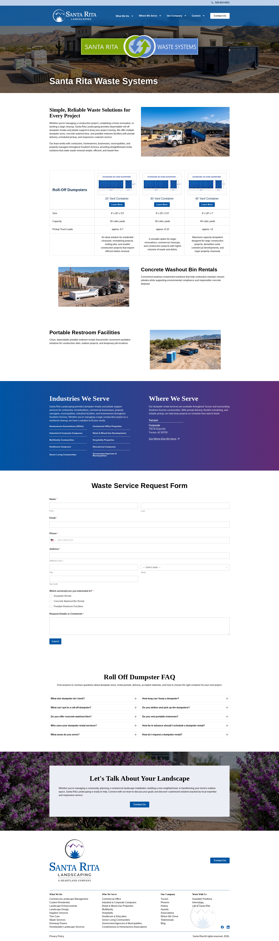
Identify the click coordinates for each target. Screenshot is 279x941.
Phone (53, 533)
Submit (55, 641)
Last (143, 511)
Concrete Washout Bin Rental (69, 601)
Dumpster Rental (62, 596)
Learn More (116, 204)
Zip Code (53, 584)
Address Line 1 (56, 561)
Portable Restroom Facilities (68, 606)
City (51, 572)
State (143, 572)
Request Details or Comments (66, 614)
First (51, 511)
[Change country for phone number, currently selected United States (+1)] (52, 540)
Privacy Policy (56, 936)
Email (53, 518)
